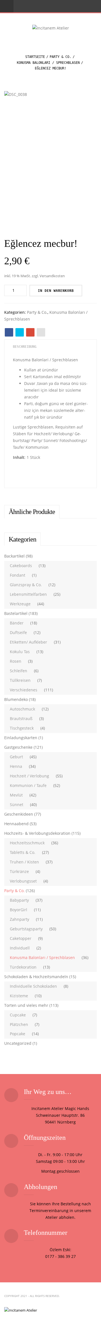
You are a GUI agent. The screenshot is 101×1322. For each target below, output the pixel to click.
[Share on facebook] (9, 332)
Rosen (15, 661)
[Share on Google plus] (30, 332)
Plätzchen (19, 1024)
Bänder (17, 623)
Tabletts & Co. (22, 852)
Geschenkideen (18, 814)
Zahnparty (19, 919)
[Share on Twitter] (19, 332)
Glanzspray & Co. (26, 584)
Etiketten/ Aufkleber (28, 642)
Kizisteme (19, 995)
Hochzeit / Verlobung (29, 776)
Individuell (20, 948)
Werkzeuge (20, 603)
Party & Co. (60, 57)
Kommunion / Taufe (28, 785)
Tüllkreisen (20, 680)
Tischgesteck (22, 728)
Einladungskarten (20, 737)
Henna (16, 766)
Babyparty (19, 900)
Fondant (17, 575)
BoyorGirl (18, 909)
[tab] (24, 347)
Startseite (35, 57)
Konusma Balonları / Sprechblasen (48, 63)
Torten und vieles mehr (26, 1005)
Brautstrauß (21, 718)
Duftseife (18, 632)
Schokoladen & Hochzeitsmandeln (36, 976)
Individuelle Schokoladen (33, 986)
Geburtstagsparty (26, 928)
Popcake (17, 1033)
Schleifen (18, 670)
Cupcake (18, 1015)
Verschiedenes (23, 689)
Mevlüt (16, 795)
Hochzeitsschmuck (27, 842)
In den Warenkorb (56, 291)
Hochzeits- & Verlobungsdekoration (37, 833)
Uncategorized (17, 1043)
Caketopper (20, 938)
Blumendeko (16, 699)
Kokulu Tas (20, 651)
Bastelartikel (15, 613)
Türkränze (19, 871)
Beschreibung (24, 347)
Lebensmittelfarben (28, 594)
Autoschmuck (22, 709)
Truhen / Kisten (24, 862)
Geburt (16, 756)
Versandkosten (52, 276)
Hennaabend (16, 823)
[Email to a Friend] (41, 332)
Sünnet (16, 804)
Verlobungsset (23, 881)
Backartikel (14, 556)
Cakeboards (21, 565)
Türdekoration (23, 967)
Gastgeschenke (18, 747)
